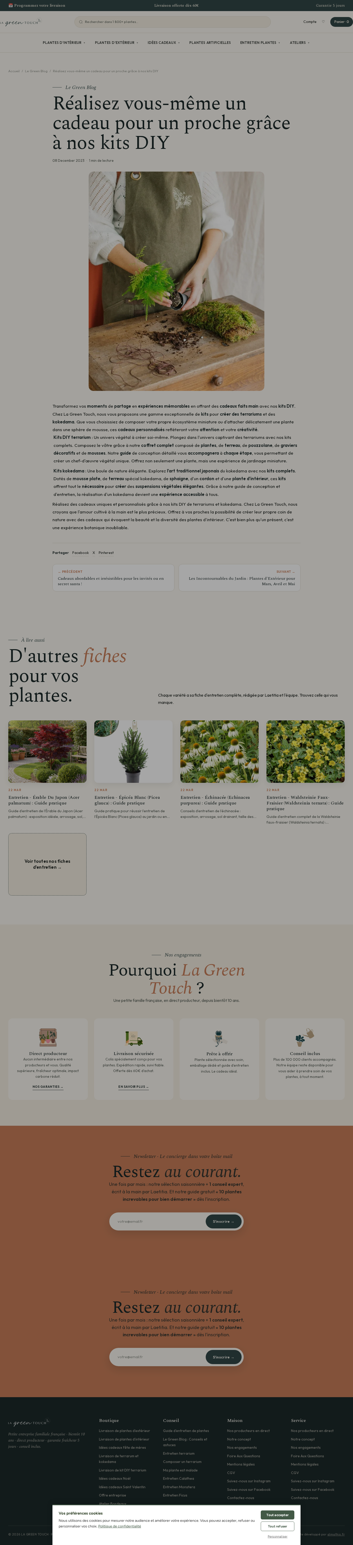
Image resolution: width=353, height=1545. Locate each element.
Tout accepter (277, 1515)
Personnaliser (278, 1536)
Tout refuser (277, 1526)
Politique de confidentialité (119, 1526)
